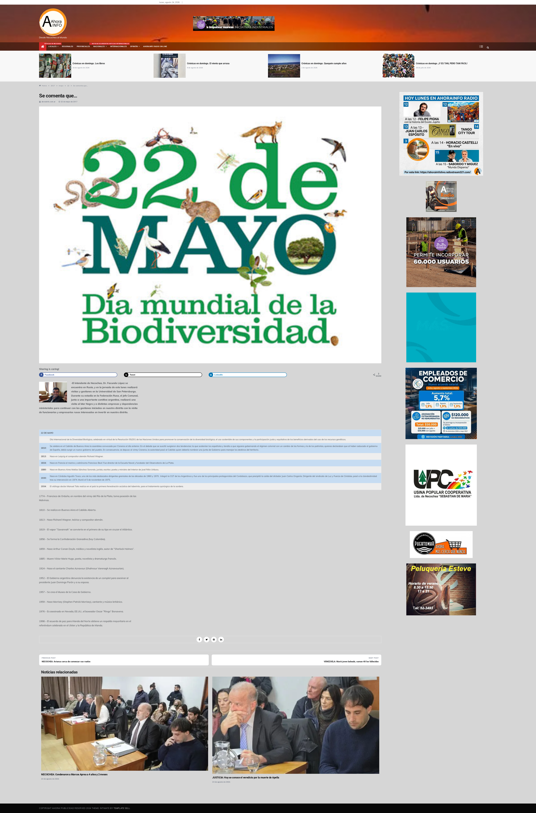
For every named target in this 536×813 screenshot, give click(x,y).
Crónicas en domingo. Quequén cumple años (209, 63)
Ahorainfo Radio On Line (155, 46)
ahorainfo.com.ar (48, 102)
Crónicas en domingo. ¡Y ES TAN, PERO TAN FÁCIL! (327, 63)
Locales (54, 45)
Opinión (134, 46)
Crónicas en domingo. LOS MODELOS (434, 63)
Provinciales (83, 46)
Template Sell (122, 808)
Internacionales (118, 45)
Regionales (67, 46)
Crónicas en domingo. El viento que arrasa (94, 63)
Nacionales (100, 45)
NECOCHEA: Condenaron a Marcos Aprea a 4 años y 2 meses (74, 774)
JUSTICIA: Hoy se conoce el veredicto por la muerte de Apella (245, 777)
